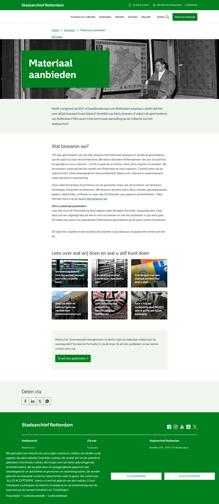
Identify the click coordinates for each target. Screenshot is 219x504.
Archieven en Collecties (83, 17)
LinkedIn (32, 401)
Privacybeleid (13, 495)
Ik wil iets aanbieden (72, 358)
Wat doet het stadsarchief (169, 5)
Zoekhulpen (105, 17)
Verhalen (133, 17)
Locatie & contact (140, 5)
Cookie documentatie (34, 495)
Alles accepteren (189, 476)
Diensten (119, 17)
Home (55, 30)
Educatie (145, 17)
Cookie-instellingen (57, 495)
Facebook (25, 401)
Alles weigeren (136, 476)
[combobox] (161, 17)
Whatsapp (47, 401)
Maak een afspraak (185, 17)
